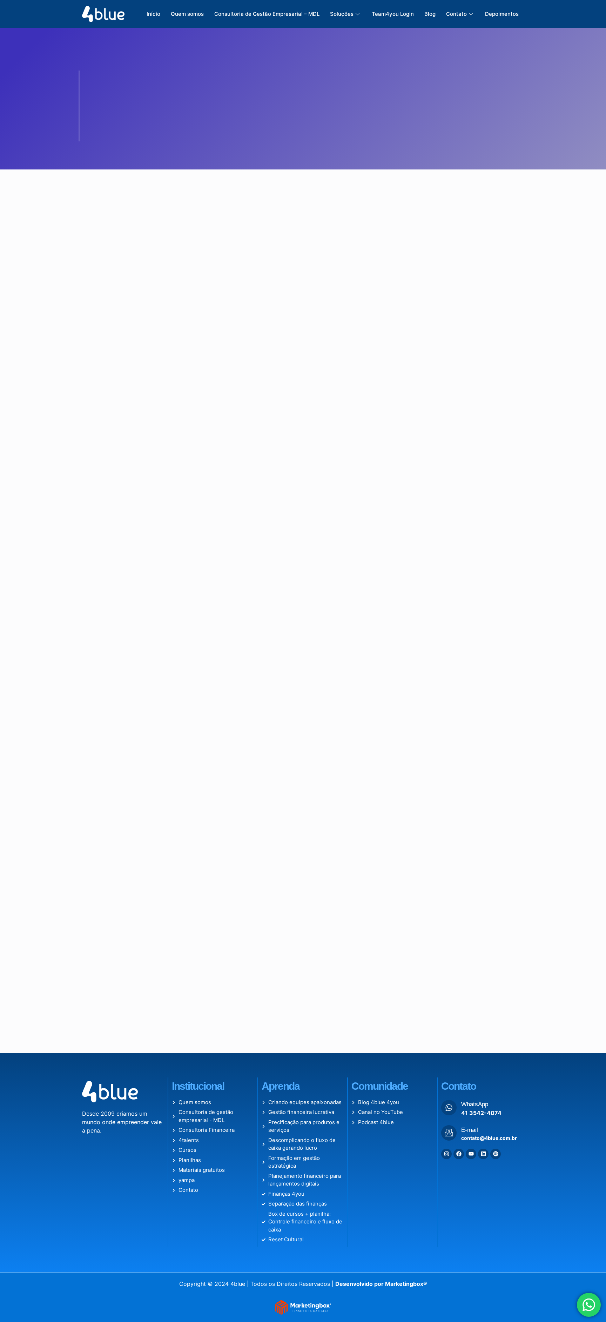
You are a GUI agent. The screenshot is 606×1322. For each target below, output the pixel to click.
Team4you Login (393, 14)
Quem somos (187, 14)
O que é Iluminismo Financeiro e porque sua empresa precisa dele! (301, 312)
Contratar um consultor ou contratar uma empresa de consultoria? (293, 438)
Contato (456, 14)
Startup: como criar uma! (138, 301)
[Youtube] (471, 876)
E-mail (469, 852)
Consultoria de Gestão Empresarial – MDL (266, 14)
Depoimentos (502, 14)
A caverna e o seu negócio (444, 427)
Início (153, 14)
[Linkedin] (483, 876)
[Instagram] (446, 876)
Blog (430, 14)
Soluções (342, 14)
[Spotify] (495, 876)
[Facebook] (458, 876)
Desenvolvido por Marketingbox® (381, 1005)
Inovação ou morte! (128, 427)
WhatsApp (474, 826)
